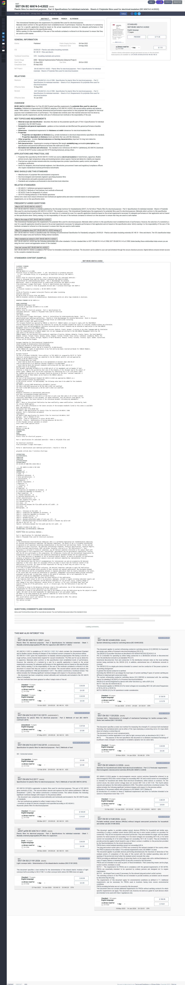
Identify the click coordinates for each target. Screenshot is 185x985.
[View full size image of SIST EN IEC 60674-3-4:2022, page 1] (118, 33)
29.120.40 (129, 809)
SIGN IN (168, 2)
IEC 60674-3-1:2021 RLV (50, 651)
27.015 (128, 706)
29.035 (135, 54)
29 (132, 54)
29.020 (134, 706)
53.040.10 (56, 887)
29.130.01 (142, 706)
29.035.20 (45, 13)
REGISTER (177, 2)
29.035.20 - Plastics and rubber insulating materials (51, 50)
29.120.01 (141, 908)
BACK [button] (17, 13)
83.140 (148, 54)
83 (145, 54)
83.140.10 (54, 13)
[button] (123, 13)
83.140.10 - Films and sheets (43, 52)
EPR (149, 706)
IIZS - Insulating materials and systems (47, 56)
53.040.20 (65, 887)
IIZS (60, 13)
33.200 (137, 809)
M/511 (153, 809)
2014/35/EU (145, 809)
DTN (72, 887)
